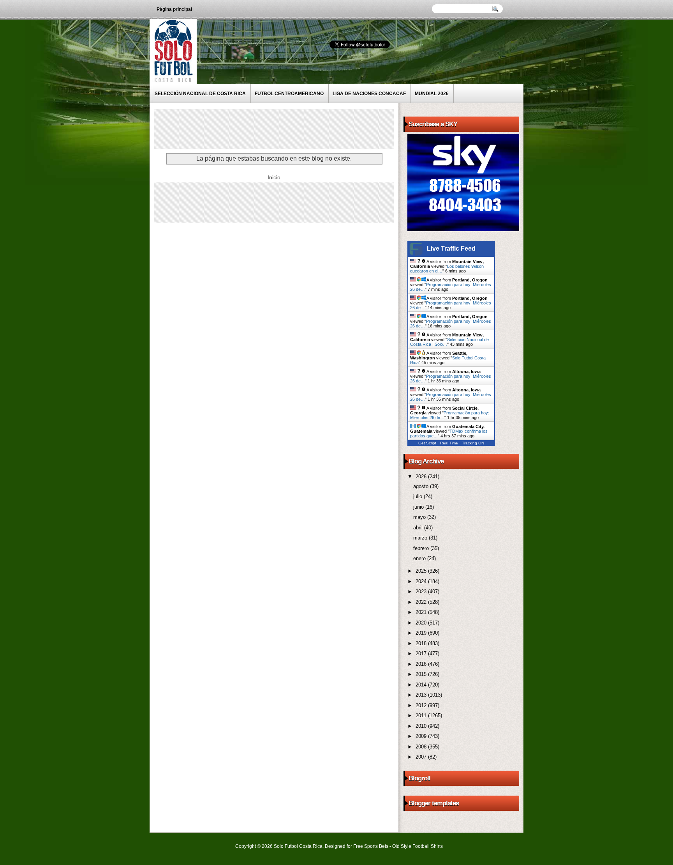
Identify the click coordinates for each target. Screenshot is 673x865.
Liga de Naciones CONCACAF (369, 93)
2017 (422, 653)
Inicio (274, 177)
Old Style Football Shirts (417, 846)
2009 (422, 736)
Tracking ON (473, 443)
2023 (422, 591)
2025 (422, 571)
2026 (422, 476)
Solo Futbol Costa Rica (298, 846)
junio (419, 507)
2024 (422, 581)
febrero (421, 548)
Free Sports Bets (370, 846)
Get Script (427, 443)
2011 (422, 715)
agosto (421, 486)
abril (418, 528)
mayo (420, 517)
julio (418, 496)
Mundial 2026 (432, 93)
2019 (422, 633)
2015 (422, 674)
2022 (422, 602)
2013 (422, 695)
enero (420, 558)
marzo (421, 538)
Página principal (174, 9)
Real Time (449, 443)
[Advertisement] (298, 128)
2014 (422, 685)
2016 (422, 664)
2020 (422, 623)
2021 (422, 612)
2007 (422, 757)
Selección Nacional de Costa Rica (200, 93)
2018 (422, 643)
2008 (422, 747)
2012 (422, 705)
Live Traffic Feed (451, 248)
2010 (422, 726)
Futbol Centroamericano (289, 93)
